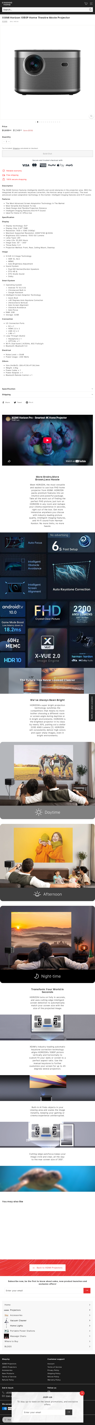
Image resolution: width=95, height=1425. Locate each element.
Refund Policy (8, 1380)
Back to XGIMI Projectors (49, 1267)
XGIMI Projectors (9, 1364)
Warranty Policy (54, 1380)
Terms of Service (9, 1377)
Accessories (7, 1370)
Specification (8, 389)
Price (4, 126)
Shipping (16, 148)
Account (51, 1364)
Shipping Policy (54, 1373)
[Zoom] (91, 116)
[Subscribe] (86, 1291)
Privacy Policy (53, 1370)
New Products (8, 1373)
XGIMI (4, 21)
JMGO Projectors (9, 1367)
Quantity (6, 137)
